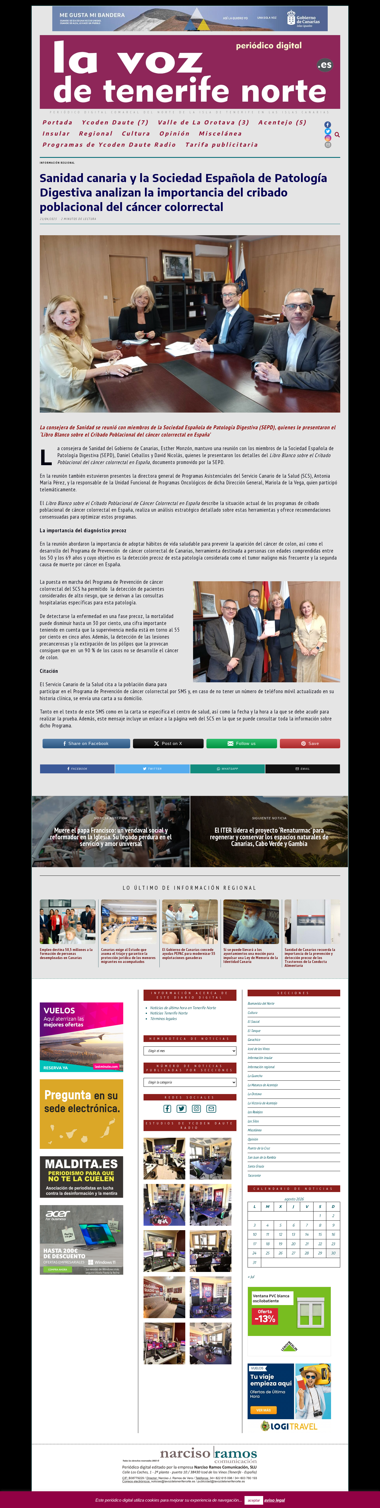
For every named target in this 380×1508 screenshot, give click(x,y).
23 (333, 1244)
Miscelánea (220, 133)
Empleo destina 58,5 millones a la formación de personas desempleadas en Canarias (66, 953)
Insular (56, 133)
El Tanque (254, 1030)
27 (293, 1253)
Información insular (260, 1057)
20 (293, 1244)
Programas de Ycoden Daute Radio (109, 144)
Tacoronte (254, 1175)
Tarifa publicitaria (221, 144)
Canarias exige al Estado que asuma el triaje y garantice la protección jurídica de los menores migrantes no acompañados (128, 955)
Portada (57, 122)
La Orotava (254, 1094)
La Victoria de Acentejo (262, 1103)
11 (267, 1234)
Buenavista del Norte (261, 1003)
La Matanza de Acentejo (263, 1085)
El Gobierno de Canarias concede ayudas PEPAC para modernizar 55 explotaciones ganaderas (188, 953)
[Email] (328, 144)
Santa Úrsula (256, 1166)
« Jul (251, 1276)
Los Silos (253, 1121)
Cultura (136, 133)
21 (306, 1244)
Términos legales (163, 1018)
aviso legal (274, 1500)
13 (293, 1234)
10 (254, 1234)
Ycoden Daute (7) (115, 122)
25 (267, 1253)
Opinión (174, 133)
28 (307, 1253)
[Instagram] (328, 138)
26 (280, 1253)
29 (320, 1253)
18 (267, 1244)
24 (254, 1253)
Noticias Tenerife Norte (168, 1013)
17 (254, 1244)
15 (320, 1234)
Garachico (254, 1039)
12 (280, 1234)
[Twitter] (328, 131)
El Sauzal (253, 1021)
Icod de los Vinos (258, 1048)
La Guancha (255, 1075)
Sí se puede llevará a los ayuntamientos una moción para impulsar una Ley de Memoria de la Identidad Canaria (250, 955)
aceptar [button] (254, 1500)
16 (333, 1234)
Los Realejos (255, 1112)
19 (280, 1244)
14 (307, 1234)
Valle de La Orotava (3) (203, 122)
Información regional (57, 163)
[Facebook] (327, 124)
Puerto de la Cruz (259, 1148)
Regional (96, 133)
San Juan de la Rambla (262, 1157)
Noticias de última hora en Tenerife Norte (183, 1008)
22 (320, 1244)
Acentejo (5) (282, 122)
